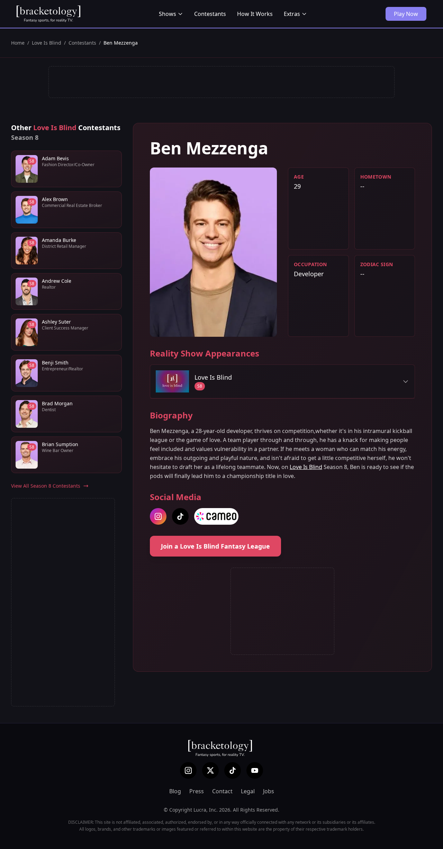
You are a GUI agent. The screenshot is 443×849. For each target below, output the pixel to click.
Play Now (406, 14)
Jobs (268, 791)
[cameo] (216, 516)
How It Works (255, 14)
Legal (248, 791)
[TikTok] (232, 770)
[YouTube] (254, 770)
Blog (175, 791)
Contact (222, 791)
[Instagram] (188, 770)
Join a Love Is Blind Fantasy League (215, 546)
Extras (292, 14)
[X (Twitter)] (210, 770)
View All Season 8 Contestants (45, 485)
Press (196, 791)
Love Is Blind (46, 42)
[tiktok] (180, 516)
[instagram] (158, 516)
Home (18, 42)
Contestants (210, 14)
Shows (167, 14)
